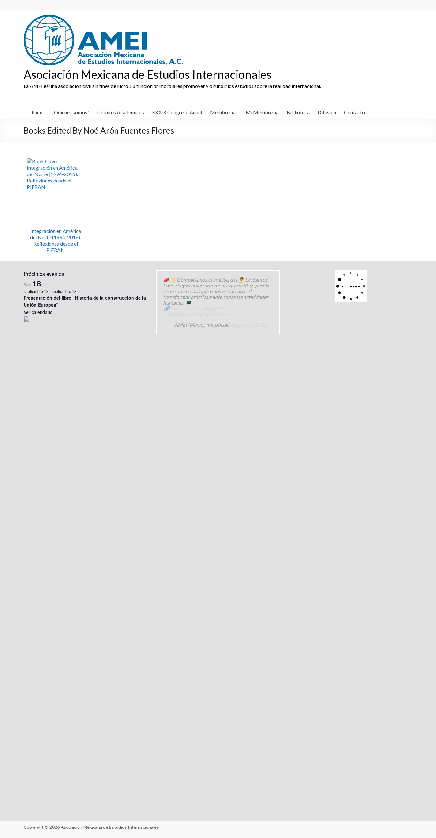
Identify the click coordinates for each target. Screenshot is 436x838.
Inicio (38, 112)
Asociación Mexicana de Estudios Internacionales (148, 74)
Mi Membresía (262, 112)
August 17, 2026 (248, 325)
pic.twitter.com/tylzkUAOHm (195, 314)
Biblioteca (298, 112)
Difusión (327, 112)
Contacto (354, 112)
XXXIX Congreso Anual (177, 112)
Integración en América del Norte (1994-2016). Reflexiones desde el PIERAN (55, 240)
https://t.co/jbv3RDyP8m (198, 308)
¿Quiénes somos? (70, 112)
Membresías (224, 112)
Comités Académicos (120, 112)
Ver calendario (38, 312)
